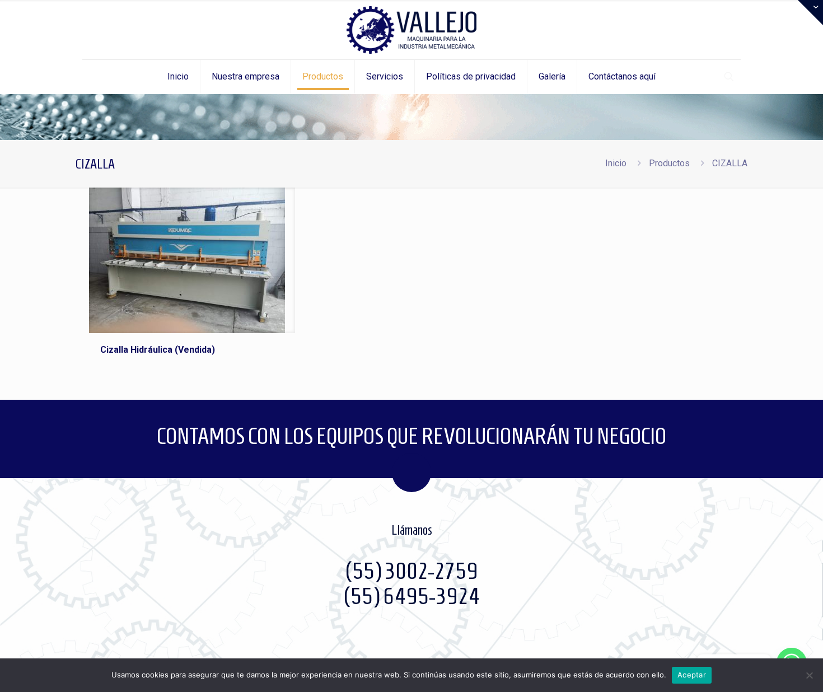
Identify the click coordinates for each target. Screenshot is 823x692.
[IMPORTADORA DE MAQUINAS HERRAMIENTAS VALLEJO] (411, 29)
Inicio (615, 163)
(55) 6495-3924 (411, 596)
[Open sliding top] (810, 12)
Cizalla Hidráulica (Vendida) (157, 349)
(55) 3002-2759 (411, 571)
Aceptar (691, 674)
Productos (669, 163)
